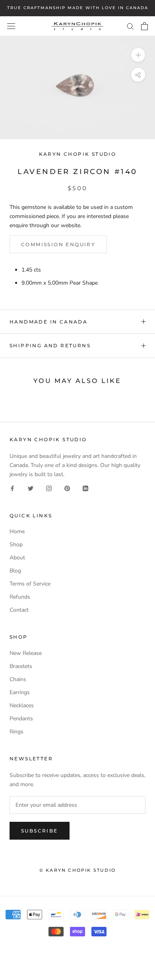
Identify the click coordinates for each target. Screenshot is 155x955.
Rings (16, 731)
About (17, 557)
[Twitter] (30, 487)
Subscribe (39, 831)
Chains (18, 679)
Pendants (21, 718)
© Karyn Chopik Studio (77, 870)
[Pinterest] (67, 487)
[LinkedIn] (85, 487)
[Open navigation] (11, 26)
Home (17, 531)
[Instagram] (49, 487)
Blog (15, 570)
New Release (26, 653)
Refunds (20, 597)
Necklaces (22, 705)
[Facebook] (12, 487)
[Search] (130, 26)
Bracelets (21, 666)
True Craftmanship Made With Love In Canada (77, 7)
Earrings (20, 692)
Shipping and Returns (50, 345)
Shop (16, 544)
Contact (19, 610)
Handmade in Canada (48, 322)
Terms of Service (30, 584)
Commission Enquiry (58, 244)
